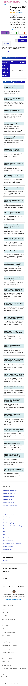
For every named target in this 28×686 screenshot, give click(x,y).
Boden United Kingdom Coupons (12, 543)
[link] (3, 579)
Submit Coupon (6, 616)
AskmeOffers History (8, 605)
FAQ (3, 629)
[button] (2, 2)
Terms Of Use (6, 635)
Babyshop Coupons (8, 514)
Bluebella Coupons (8, 540)
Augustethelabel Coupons (10, 505)
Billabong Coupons (8, 531)
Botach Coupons (7, 549)
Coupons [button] (14, 33)
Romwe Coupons (7, 528)
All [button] (5, 33)
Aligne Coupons (7, 499)
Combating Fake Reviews (9, 645)
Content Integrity (7, 649)
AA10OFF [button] (20, 40)
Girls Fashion (6, 560)
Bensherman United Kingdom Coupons (13, 526)
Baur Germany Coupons (9, 523)
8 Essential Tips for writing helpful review (14, 668)
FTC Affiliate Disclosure (9, 632)
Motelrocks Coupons (9, 493)
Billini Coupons (7, 534)
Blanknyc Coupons (8, 537)
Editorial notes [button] (23, 36)
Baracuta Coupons (8, 520)
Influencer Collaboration (9, 619)
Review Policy (6, 642)
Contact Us (5, 612)
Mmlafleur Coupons (8, 502)
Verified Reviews (6, 665)
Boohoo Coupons (8, 546)
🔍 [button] (26, 2)
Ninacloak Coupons (8, 496)
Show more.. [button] (13, 29)
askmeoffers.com (12, 2)
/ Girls (5, 5)
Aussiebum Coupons (9, 508)
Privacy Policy (4, 676)
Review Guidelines (7, 658)
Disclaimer (5, 625)
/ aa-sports (11, 5)
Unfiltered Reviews (7, 662)
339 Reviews (20, 12)
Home (2, 5)
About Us (4, 609)
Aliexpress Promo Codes (9, 490)
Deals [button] (22, 33)
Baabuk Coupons (7, 511)
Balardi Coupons (7, 517)
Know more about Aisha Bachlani (14, 599)
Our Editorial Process (8, 652)
